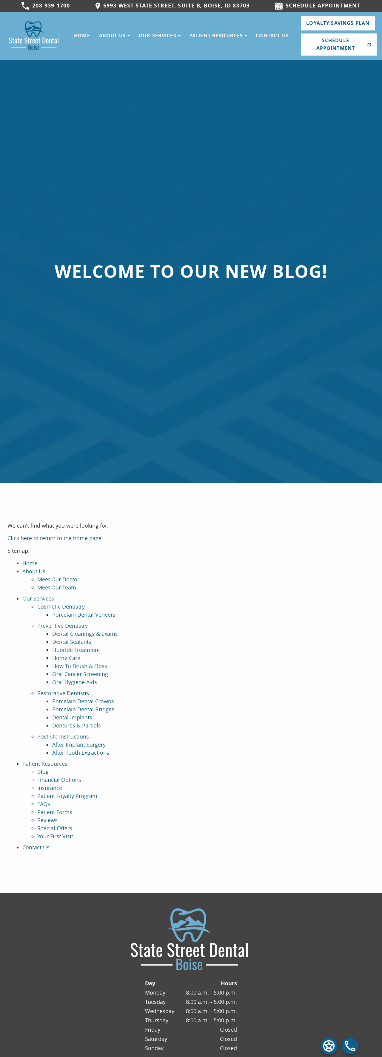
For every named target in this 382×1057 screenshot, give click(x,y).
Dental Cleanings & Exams (85, 633)
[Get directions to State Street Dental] (329, 1046)
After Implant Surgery (79, 744)
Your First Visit (55, 836)
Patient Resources (216, 35)
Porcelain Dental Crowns (83, 701)
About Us (112, 35)
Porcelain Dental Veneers (83, 614)
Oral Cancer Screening (80, 674)
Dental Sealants (71, 641)
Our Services (157, 35)
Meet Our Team (56, 587)
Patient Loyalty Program (67, 795)
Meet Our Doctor (58, 579)
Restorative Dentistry (63, 693)
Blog (43, 771)
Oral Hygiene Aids (74, 682)
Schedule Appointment (335, 44)
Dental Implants (72, 717)
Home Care (66, 657)
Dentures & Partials (76, 725)
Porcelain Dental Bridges (83, 709)
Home (82, 35)
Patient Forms (54, 812)
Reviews (47, 820)
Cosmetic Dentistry (61, 606)
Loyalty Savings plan (337, 23)
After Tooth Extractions (80, 752)
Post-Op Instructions (63, 736)
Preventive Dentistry (62, 625)
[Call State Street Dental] (350, 1046)
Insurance (49, 787)
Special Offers (54, 828)
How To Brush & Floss (79, 666)
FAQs (43, 804)
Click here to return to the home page (54, 538)
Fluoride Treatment (76, 649)
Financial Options (59, 779)
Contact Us (272, 35)
